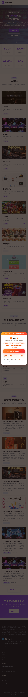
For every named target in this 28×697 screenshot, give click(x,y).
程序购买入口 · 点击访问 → (14, 350)
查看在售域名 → (21, 359)
